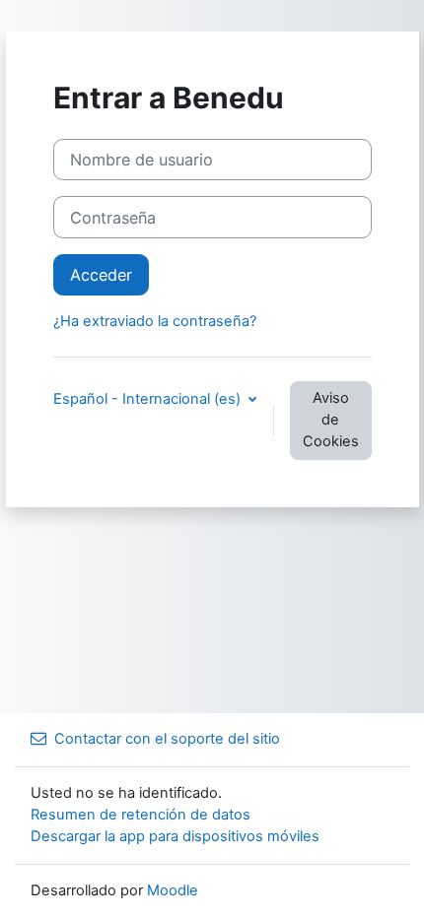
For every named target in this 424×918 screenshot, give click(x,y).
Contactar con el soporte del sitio (167, 739)
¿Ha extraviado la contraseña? (154, 321)
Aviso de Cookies (331, 419)
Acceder (101, 275)
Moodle (172, 890)
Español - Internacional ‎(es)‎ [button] (149, 399)
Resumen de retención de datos (140, 814)
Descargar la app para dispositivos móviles (175, 836)
